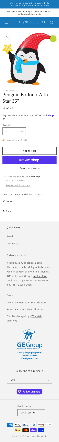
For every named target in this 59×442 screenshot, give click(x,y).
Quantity (6, 124)
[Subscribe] (48, 380)
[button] (6, 22)
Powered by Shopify (38, 436)
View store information (18, 185)
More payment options (30, 168)
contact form (40, 276)
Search (10, 236)
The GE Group (24, 436)
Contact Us (12, 243)
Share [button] (9, 211)
